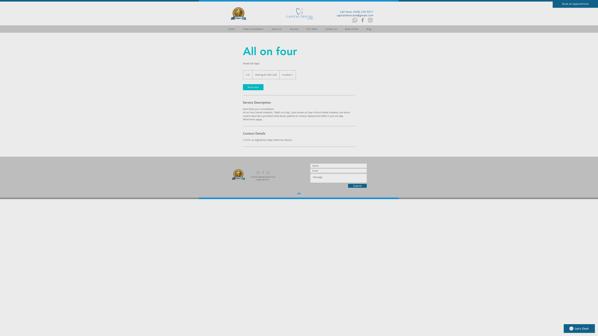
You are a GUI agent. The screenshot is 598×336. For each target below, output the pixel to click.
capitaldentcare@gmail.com (355, 15)
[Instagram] (370, 20)
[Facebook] (363, 20)
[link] (253, 87)
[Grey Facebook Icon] (263, 173)
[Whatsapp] (355, 20)
